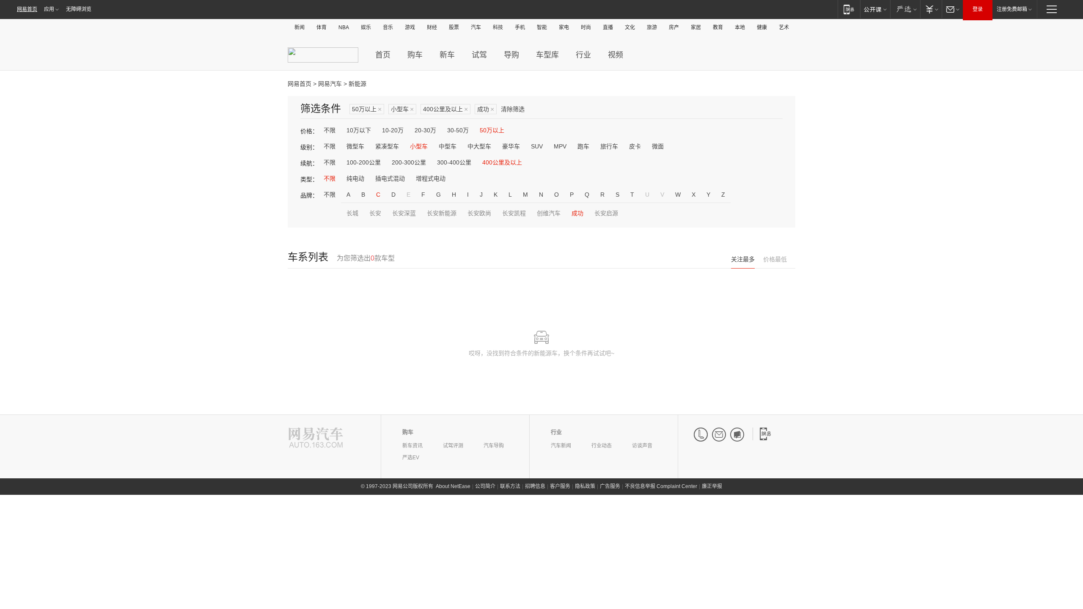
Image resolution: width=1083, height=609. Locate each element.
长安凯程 (514, 213)
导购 (511, 55)
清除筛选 (513, 109)
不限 (329, 130)
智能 (542, 27)
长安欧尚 (479, 213)
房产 (674, 27)
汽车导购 (494, 446)
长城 (352, 213)
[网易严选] (905, 9)
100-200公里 (363, 162)
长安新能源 (441, 213)
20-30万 (425, 130)
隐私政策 (585, 486)
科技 (498, 27)
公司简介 (485, 486)
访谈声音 (642, 446)
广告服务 (610, 486)
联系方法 (510, 486)
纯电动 (355, 178)
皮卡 (635, 146)
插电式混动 (390, 178)
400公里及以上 (445, 109)
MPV (560, 146)
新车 (447, 55)
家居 (696, 27)
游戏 (410, 27)
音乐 (388, 27)
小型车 (402, 109)
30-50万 (458, 130)
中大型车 (479, 146)
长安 (375, 213)
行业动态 (601, 446)
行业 (583, 55)
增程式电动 (430, 178)
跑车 (583, 146)
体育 (321, 27)
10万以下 (358, 130)
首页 (382, 55)
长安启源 (606, 213)
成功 (485, 109)
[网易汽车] (316, 438)
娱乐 (366, 27)
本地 (740, 27)
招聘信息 (535, 486)
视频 (615, 55)
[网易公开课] (875, 9)
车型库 (547, 55)
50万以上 (367, 109)
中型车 (447, 146)
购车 (415, 55)
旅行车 (609, 146)
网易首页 (27, 9)
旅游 (652, 27)
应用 (49, 9)
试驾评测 (453, 446)
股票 (454, 27)
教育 (718, 27)
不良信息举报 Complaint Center (661, 486)
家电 (564, 27)
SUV (537, 146)
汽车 (476, 27)
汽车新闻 (561, 446)
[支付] (931, 9)
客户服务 (560, 486)
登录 (978, 9)
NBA (343, 27)
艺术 (784, 27)
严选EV (410, 458)
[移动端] (849, 9)
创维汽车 (549, 213)
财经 (432, 27)
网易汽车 (330, 83)
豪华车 (511, 146)
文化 (630, 27)
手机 (520, 27)
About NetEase (453, 486)
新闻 (299, 27)
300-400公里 (454, 162)
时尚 (586, 27)
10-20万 (393, 130)
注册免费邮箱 (1012, 9)
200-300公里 (409, 162)
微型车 (355, 146)
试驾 (479, 55)
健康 (762, 27)
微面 (658, 146)
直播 (608, 27)
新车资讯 (412, 446)
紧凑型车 (387, 146)
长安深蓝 (404, 213)
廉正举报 (712, 486)
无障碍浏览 (78, 9)
